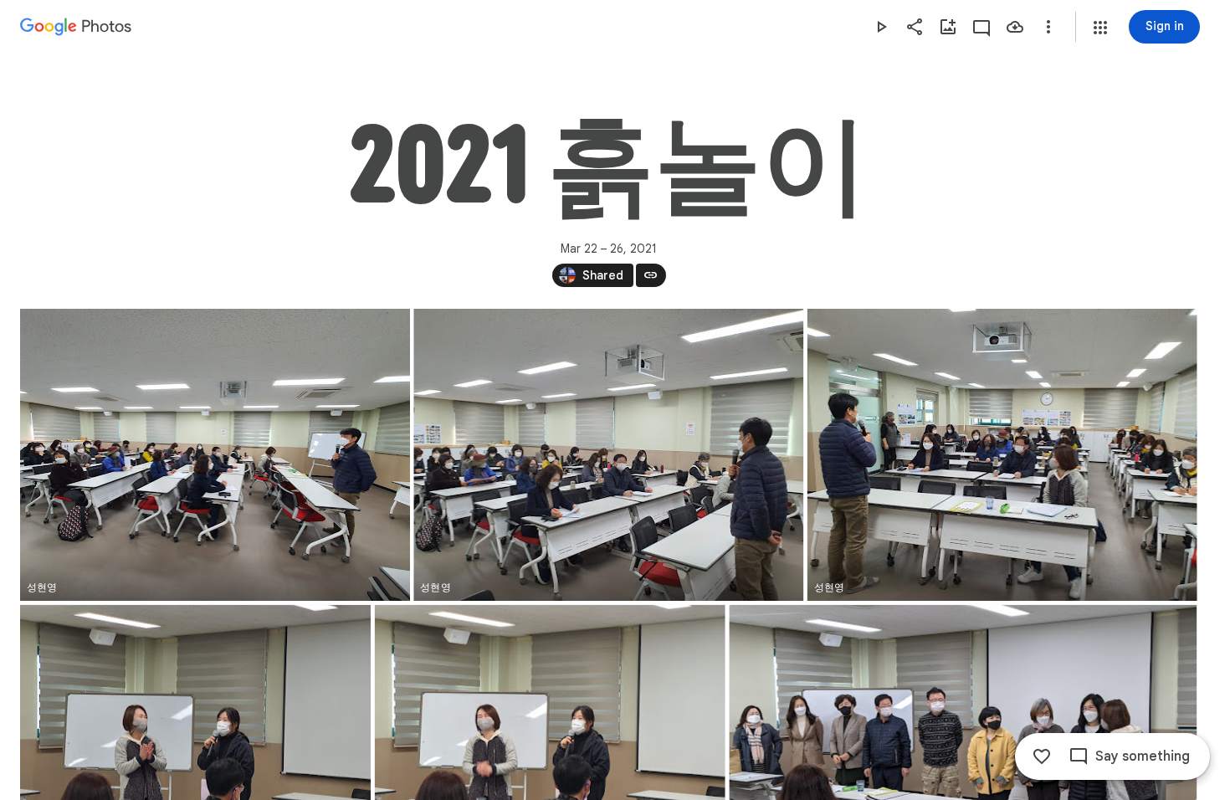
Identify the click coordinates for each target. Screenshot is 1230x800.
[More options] (1048, 27)
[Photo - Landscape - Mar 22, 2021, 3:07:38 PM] (608, 455)
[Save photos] (1015, 27)
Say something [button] (1142, 756)
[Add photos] (948, 27)
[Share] (914, 27)
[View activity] (981, 27)
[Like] (1041, 756)
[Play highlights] (881, 27)
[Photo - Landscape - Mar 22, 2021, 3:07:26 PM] (215, 455)
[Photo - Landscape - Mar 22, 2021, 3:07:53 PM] (1002, 455)
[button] (1100, 27)
